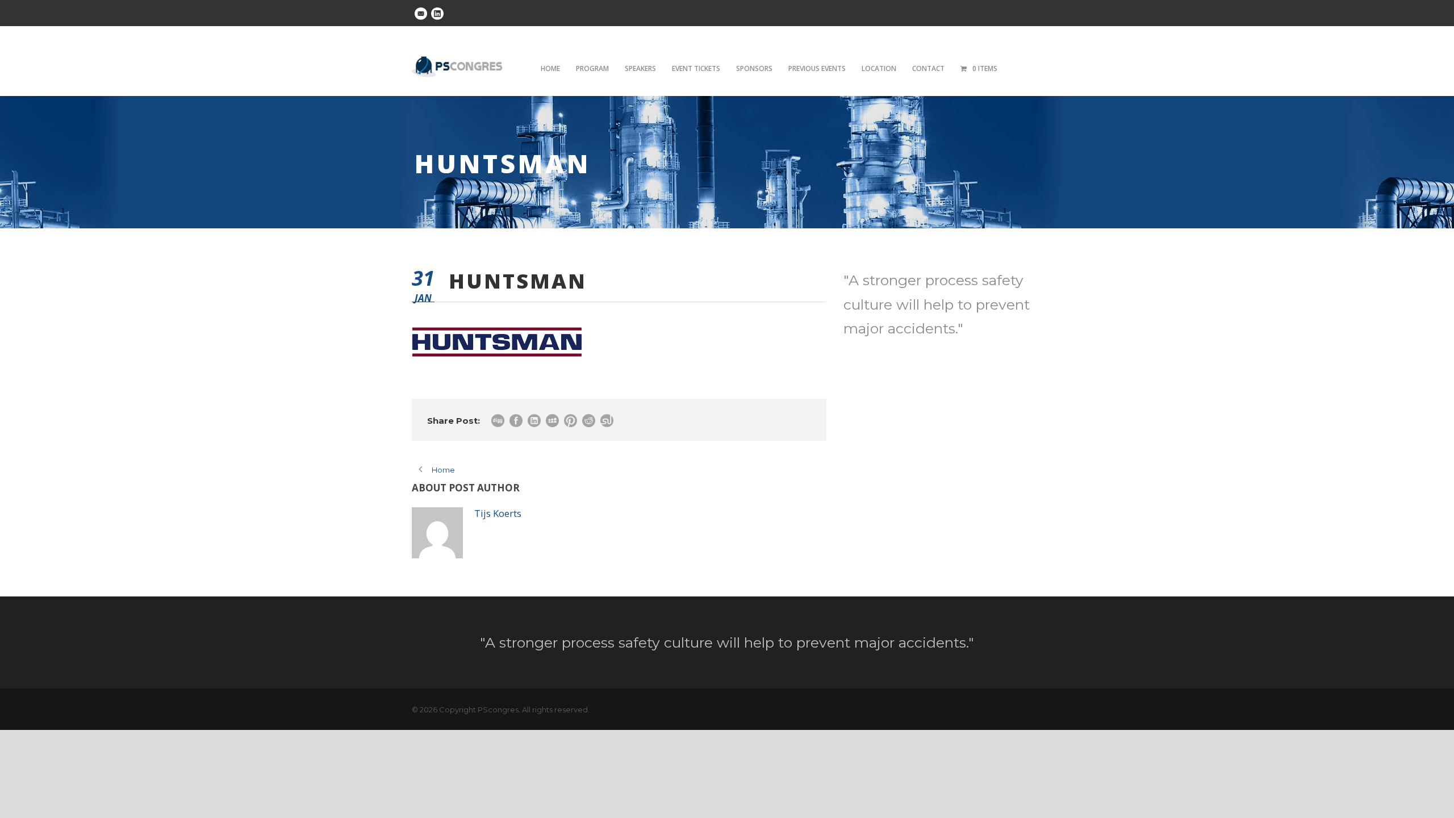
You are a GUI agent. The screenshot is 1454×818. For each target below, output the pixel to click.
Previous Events (817, 68)
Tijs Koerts (497, 513)
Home (550, 68)
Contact (928, 68)
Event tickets (696, 68)
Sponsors (754, 68)
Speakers (640, 68)
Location (879, 68)
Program (592, 68)
